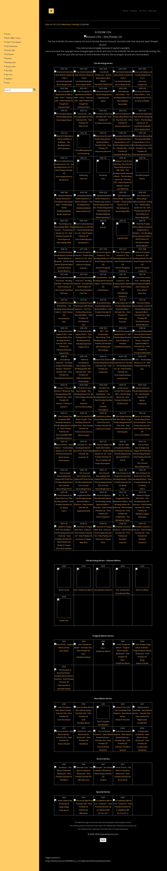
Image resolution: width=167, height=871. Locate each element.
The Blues (64, 780)
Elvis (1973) (63, 651)
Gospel (103, 780)
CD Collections (11, 46)
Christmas (83, 744)
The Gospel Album (64, 120)
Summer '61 (83, 457)
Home (7, 34)
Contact (143, 11)
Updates (8, 79)
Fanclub (75, 24)
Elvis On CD (50, 24)
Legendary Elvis (83, 511)
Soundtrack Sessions (64, 378)
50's (142, 369)
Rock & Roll (122, 780)
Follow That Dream (13, 42)
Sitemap (152, 11)
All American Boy (103, 315)
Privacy (133, 11)
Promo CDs (10, 50)
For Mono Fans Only (103, 123)
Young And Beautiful (142, 353)
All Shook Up (64, 590)
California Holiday (103, 429)
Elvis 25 (103, 227)
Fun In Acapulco (103, 517)
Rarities (8, 58)
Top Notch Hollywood (103, 84)
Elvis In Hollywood (122, 126)
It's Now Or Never (142, 101)
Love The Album (64, 719)
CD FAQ (8, 71)
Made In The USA (123, 719)
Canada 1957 (122, 238)
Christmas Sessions (122, 346)
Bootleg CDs (10, 62)
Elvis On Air (83, 126)
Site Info (8, 75)
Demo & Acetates (142, 435)
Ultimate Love (83, 780)
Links (7, 83)
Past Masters (103, 290)
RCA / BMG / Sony (12, 38)
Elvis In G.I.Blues (142, 590)
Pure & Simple (64, 744)
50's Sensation (64, 148)
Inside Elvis (103, 372)
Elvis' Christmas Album (83, 590)
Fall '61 (122, 460)
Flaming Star (122, 432)
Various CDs (10, 67)
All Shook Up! (122, 403)
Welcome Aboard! (103, 151)
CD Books (9, 54)
